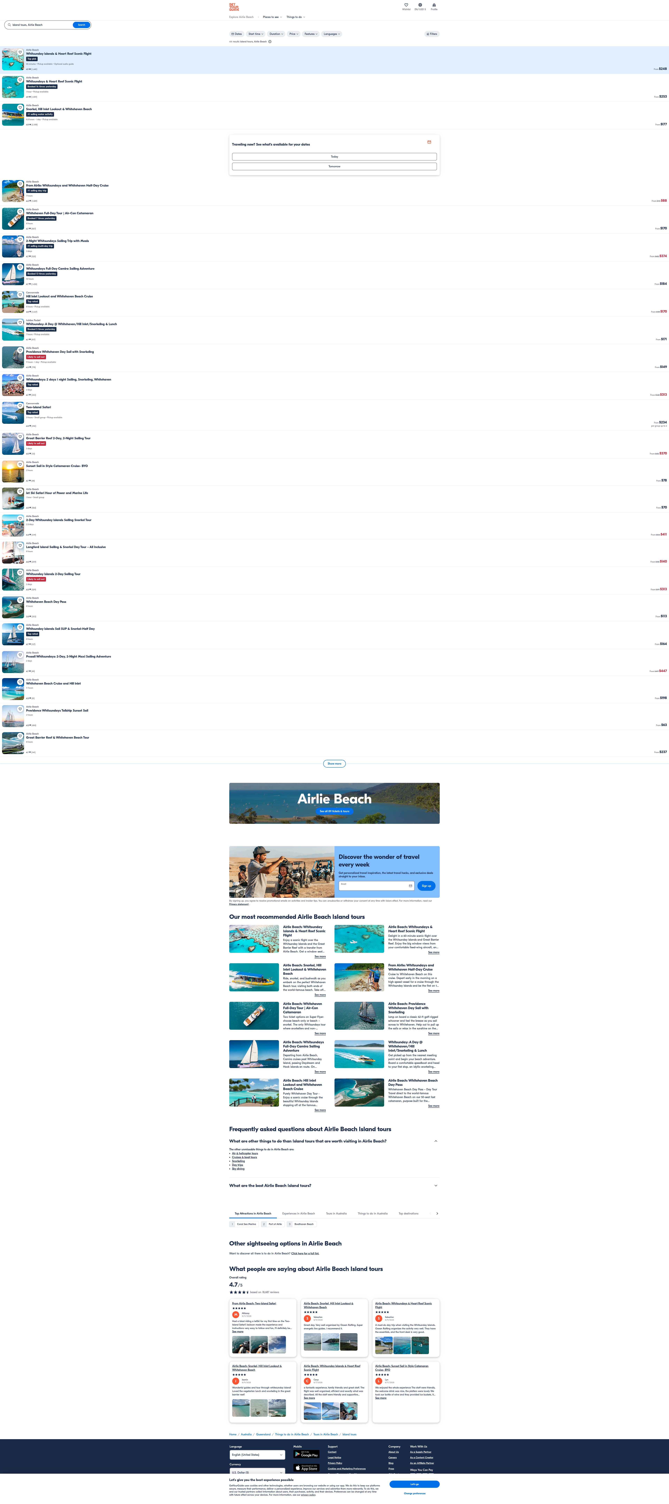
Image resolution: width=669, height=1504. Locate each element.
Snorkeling (238, 1161)
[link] (334, 60)
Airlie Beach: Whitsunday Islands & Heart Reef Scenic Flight (332, 1368)
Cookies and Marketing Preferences (347, 1468)
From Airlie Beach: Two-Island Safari (254, 1303)
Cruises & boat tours (244, 1157)
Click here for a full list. (305, 1253)
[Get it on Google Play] (306, 1454)
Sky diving (238, 1168)
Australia (246, 1434)
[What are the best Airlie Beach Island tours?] (436, 1185)
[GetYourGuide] (234, 7)
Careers (393, 1457)
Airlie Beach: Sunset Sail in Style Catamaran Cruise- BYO (401, 1368)
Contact (332, 1451)
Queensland (263, 1434)
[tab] (253, 1213)
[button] (334, 60)
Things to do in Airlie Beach (292, 1434)
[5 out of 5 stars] (263, 1308)
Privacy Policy (335, 1463)
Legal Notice (334, 1457)
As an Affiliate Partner (422, 1463)
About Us (394, 1451)
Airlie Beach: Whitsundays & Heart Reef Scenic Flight (403, 1305)
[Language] (420, 5)
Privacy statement (239, 904)
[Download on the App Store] (306, 1468)
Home (232, 1434)
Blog (391, 1463)
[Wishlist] (406, 5)
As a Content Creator (421, 1457)
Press (391, 1468)
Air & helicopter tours (245, 1153)
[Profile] (434, 5)
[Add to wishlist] (20, 52)
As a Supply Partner (420, 1451)
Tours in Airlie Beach (325, 1434)
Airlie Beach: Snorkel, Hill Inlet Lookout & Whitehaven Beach (328, 1305)
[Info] (270, 42)
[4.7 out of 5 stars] (239, 1292)
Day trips (237, 1165)
